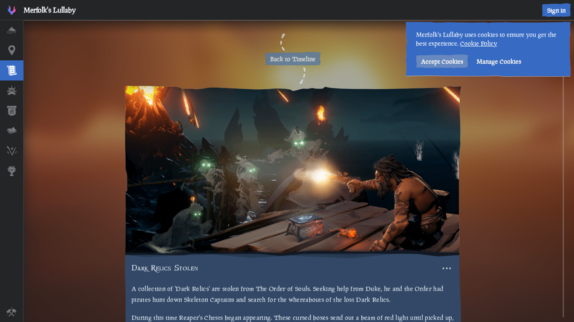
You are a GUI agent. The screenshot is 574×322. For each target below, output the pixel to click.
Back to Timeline (293, 59)
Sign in (556, 10)
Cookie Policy (478, 43)
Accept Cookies (442, 61)
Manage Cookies (499, 61)
